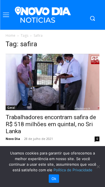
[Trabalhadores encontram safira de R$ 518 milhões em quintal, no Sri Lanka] (52, 82)
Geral (11, 108)
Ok (54, 178)
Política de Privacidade (72, 170)
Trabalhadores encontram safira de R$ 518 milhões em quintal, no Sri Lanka (51, 124)
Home (10, 35)
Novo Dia (13, 139)
